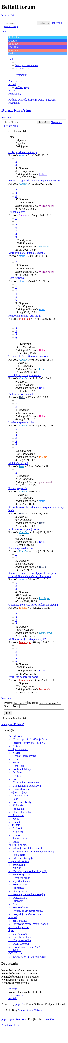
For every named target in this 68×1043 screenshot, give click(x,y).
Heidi (22, 397)
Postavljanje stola (17, 488)
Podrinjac (44, 598)
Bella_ (42, 350)
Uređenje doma (16, 211)
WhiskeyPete (46, 205)
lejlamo (43, 456)
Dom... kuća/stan (16, 110)
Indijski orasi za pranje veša (23, 529)
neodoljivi (44, 246)
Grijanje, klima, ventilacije (22, 152)
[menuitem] (26, 65)
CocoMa (24, 183)
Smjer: (8, 706)
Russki (43, 566)
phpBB (19, 1004)
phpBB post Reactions (13, 1019)
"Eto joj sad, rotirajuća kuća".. (24, 375)
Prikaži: (8, 702)
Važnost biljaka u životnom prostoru (28, 356)
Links (4, 31)
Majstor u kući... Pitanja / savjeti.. (26, 252)
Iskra (41, 369)
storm (22, 155)
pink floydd (45, 482)
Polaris (43, 174)
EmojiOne (49, 1019)
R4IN (42, 387)
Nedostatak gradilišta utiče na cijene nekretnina (34, 180)
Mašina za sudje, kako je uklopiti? (27, 639)
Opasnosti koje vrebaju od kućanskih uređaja (33, 604)
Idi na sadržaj (8, 15)
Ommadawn (46, 632)
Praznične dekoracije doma (23, 676)
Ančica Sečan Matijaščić (31, 1010)
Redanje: (33, 702)
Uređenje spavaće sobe (21, 422)
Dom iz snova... (17, 277)
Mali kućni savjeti (18, 463)
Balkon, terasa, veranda (21, 394)
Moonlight (25, 318)
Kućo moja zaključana (20, 548)
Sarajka (23, 215)
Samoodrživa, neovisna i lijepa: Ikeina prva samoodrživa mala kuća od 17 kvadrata (32, 575)
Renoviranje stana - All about (24, 315)
